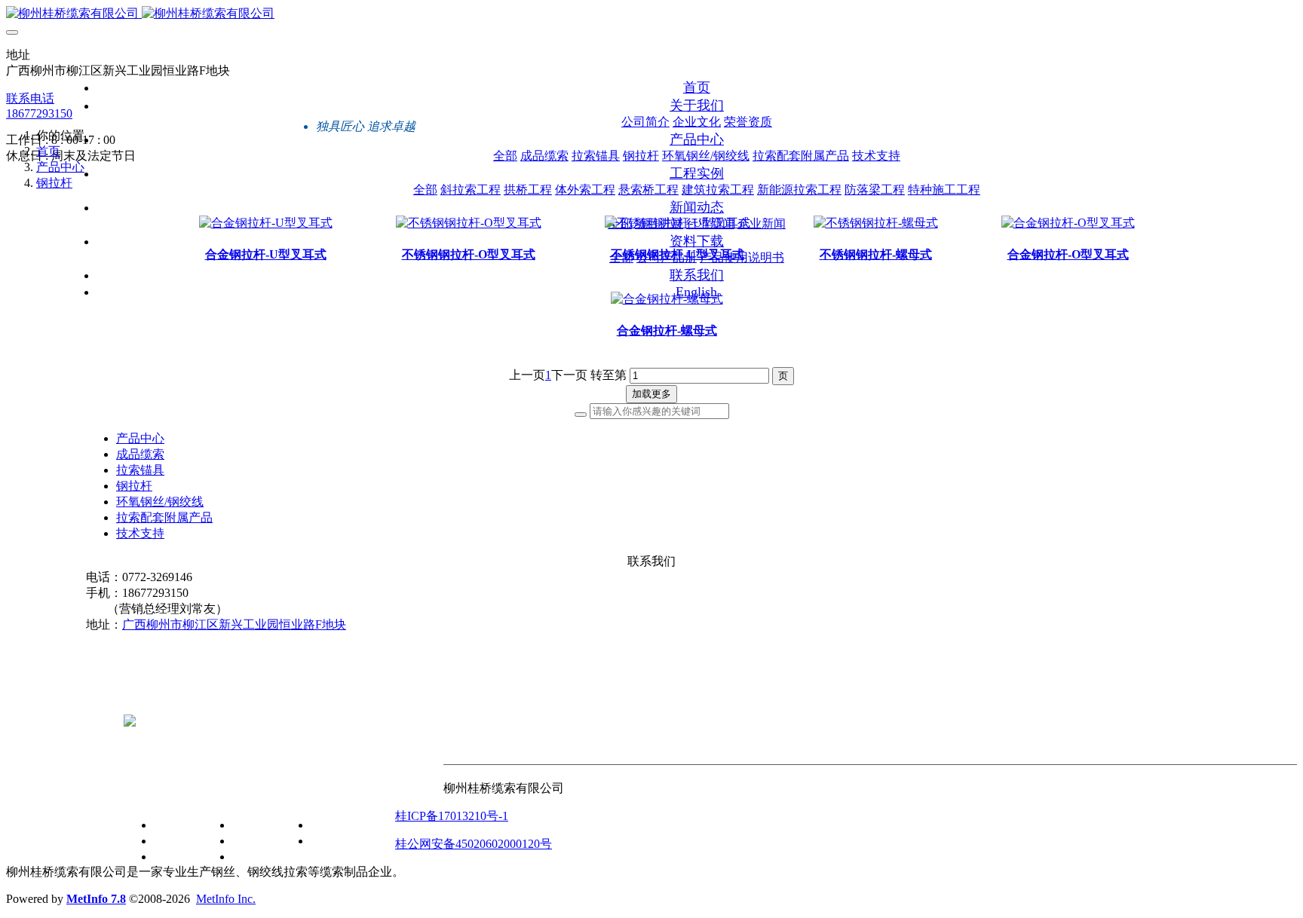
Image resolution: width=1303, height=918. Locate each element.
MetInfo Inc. (226, 898)
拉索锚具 (140, 470)
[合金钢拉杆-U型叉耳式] (266, 222)
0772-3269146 (159, 695)
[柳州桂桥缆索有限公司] (651, 14)
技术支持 (140, 533)
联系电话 (30, 98)
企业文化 (178, 840)
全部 (505, 155)
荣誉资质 (178, 856)
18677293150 (39, 113)
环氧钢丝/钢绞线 (160, 501)
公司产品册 (341, 825)
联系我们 (419, 792)
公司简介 (178, 825)
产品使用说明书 (353, 840)
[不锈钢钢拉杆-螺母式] (876, 222)
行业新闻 (256, 840)
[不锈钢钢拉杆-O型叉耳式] (468, 222)
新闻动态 (226, 792)
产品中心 (60, 167)
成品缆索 (140, 454)
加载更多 (651, 393)
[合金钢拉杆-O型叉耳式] (1068, 222)
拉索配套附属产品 (164, 517)
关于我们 (148, 792)
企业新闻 (256, 856)
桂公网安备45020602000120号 (473, 843)
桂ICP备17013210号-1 (451, 815)
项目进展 (256, 825)
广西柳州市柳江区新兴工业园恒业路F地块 (234, 624)
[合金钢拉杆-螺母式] (667, 298)
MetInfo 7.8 (96, 898)
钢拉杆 (54, 182)
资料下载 (305, 792)
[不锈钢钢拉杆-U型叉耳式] (677, 222)
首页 (696, 87)
